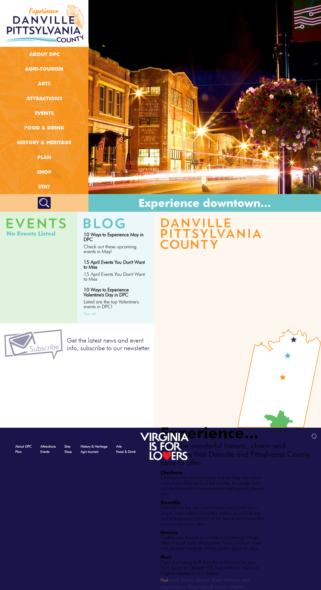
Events (44, 113)
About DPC (44, 54)
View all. (90, 314)
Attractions (44, 98)
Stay (44, 186)
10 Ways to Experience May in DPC (113, 237)
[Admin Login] (307, 436)
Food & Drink (44, 128)
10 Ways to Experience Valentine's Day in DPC (106, 292)
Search (44, 203)
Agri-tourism (44, 69)
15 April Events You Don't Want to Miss (114, 264)
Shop (44, 172)
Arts (44, 83)
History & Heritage (44, 142)
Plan (44, 157)
